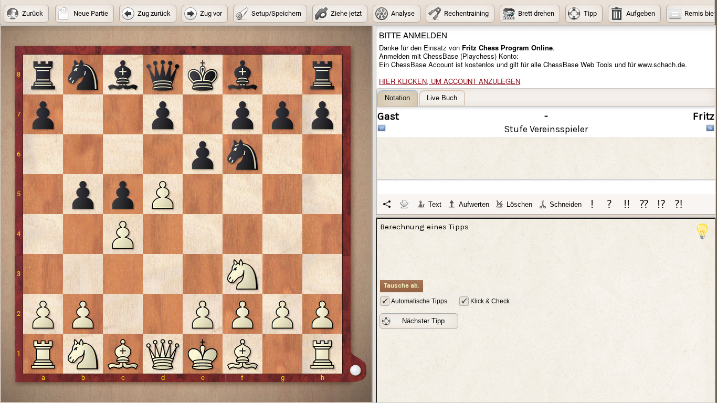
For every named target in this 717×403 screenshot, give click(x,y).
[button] (26, 14)
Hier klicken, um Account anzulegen (449, 81)
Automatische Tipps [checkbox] (419, 301)
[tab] (397, 98)
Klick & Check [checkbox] (490, 301)
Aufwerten (474, 204)
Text (434, 204)
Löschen (519, 204)
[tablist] (546, 152)
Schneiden (566, 204)
